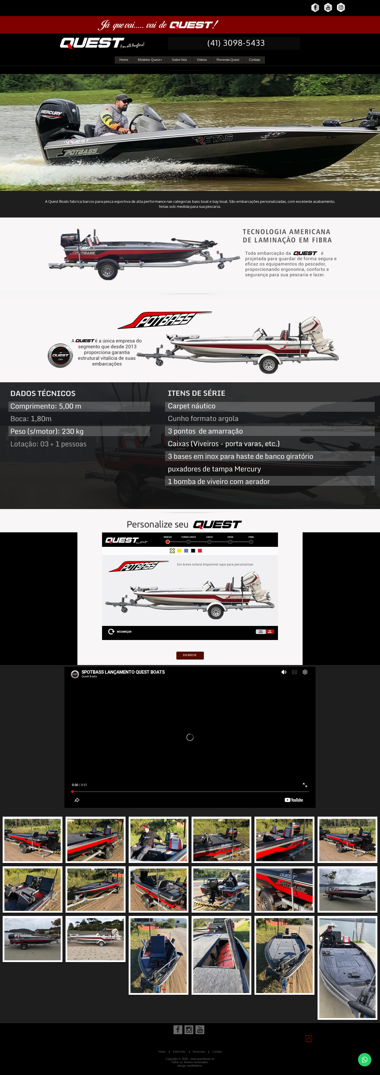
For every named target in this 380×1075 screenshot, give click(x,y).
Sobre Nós (179, 60)
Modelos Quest (149, 60)
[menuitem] (124, 59)
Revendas (199, 1051)
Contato (254, 60)
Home (123, 60)
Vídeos (202, 60)
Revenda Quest (228, 60)
